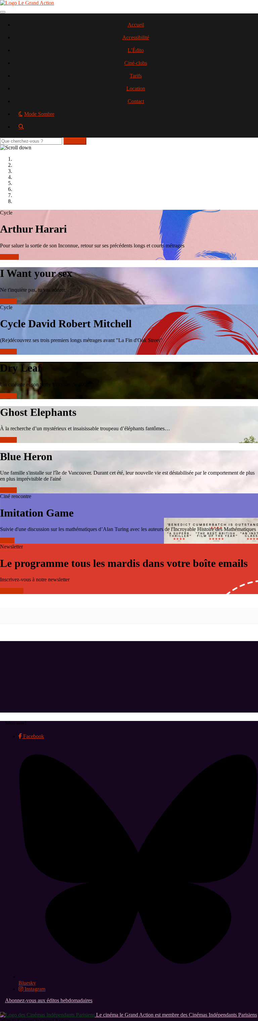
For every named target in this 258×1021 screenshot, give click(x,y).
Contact (136, 101)
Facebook (33, 736)
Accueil (136, 25)
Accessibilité (135, 37)
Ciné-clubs (135, 63)
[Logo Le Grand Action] (27, 3)
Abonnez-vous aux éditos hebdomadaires (48, 1000)
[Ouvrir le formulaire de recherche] (135, 129)
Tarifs (136, 76)
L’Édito (136, 50)
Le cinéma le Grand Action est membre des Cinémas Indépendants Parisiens (176, 1015)
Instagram (34, 989)
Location (135, 88)
